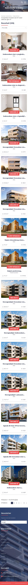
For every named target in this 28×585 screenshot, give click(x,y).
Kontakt (3, 562)
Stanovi (3, 536)
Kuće (2, 533)
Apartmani (3, 545)
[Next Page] (26, 503)
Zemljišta (3, 539)
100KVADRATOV (7, 583)
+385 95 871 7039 (7, 573)
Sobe (2, 550)
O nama (3, 559)
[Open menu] (25, 2)
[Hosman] (3, 2)
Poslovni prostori (5, 542)
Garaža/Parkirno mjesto (7, 548)
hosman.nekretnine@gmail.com (11, 576)
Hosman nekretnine (6, 16)
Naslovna (3, 553)
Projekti (3, 556)
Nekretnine (16, 16)
